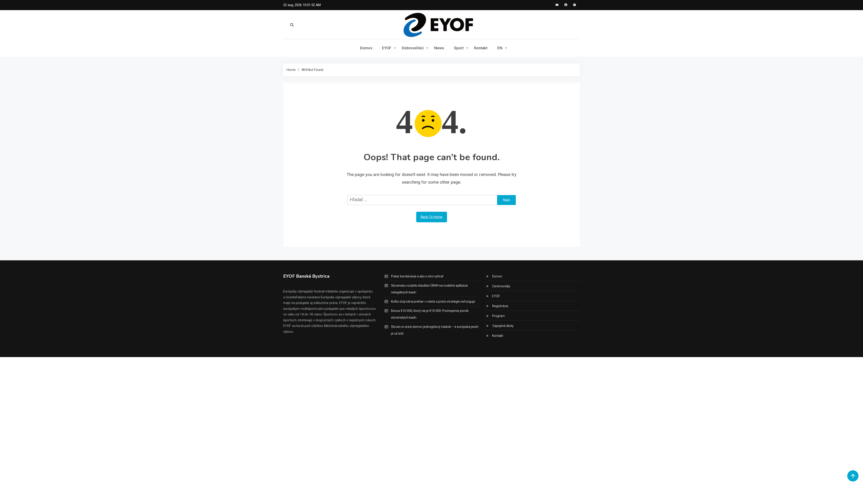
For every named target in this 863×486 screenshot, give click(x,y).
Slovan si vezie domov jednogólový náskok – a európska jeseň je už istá (434, 330)
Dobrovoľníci (413, 48)
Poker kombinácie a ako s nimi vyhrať (417, 276)
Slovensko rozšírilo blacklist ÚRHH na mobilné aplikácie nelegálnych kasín (429, 289)
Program (498, 316)
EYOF (386, 48)
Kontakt (480, 48)
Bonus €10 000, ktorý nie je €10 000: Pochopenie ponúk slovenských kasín (430, 314)
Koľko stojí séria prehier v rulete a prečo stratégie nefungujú (433, 301)
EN (499, 48)
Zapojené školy (503, 326)
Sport (459, 48)
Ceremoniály (501, 286)
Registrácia (500, 306)
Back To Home (432, 217)
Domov (366, 48)
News (439, 48)
